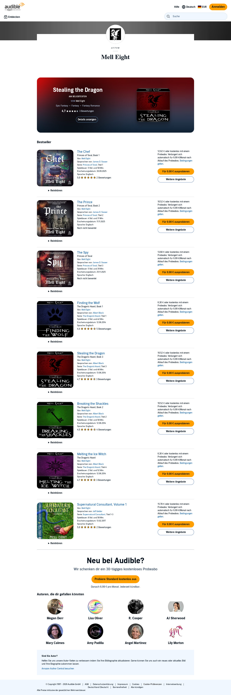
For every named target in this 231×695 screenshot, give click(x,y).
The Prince (84, 202)
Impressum (123, 684)
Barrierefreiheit (120, 687)
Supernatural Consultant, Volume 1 (101, 504)
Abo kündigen (137, 687)
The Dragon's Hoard (91, 316)
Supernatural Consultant (94, 514)
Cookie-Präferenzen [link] (152, 684)
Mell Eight (86, 158)
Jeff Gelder (97, 511)
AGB (87, 684)
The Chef (83, 152)
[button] (176, 171)
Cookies (136, 684)
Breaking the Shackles (92, 404)
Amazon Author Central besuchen (58, 668)
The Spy (82, 253)
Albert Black (98, 313)
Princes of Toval (90, 165)
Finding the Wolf (88, 303)
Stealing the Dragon (91, 353)
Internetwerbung (174, 684)
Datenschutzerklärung (103, 684)
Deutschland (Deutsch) (98, 687)
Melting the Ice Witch (91, 454)
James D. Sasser (100, 161)
